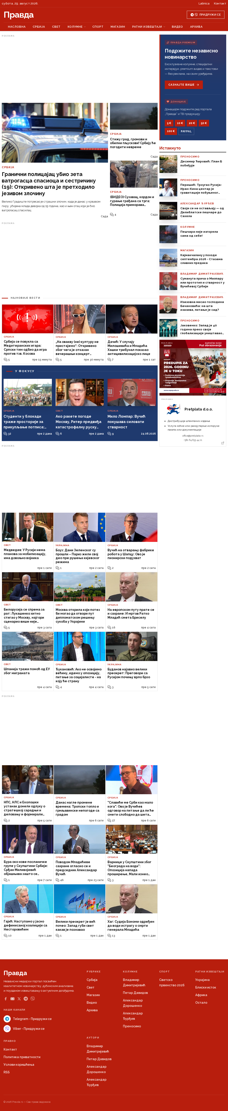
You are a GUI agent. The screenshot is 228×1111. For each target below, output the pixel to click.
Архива (196, 26)
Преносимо (132, 1026)
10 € (180, 123)
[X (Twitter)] (19, 999)
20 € (192, 123)
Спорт (98, 26)
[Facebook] (6, 999)
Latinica (204, 3)
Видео (177, 26)
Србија (39, 26)
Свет (56, 26)
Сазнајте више (181, 84)
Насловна (17, 26)
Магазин (118, 26)
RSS (7, 1072)
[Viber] (33, 999)
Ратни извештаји (147, 26)
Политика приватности (22, 1057)
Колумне (75, 26)
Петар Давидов (135, 993)
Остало (201, 1002)
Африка (201, 995)
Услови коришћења (19, 1064)
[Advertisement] (80, 70)
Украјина (202, 980)
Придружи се (210, 14)
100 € (171, 131)
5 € (169, 123)
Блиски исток (205, 987)
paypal (186, 131)
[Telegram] (26, 999)
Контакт (220, 3)
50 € (204, 123)
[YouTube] (12, 999)
